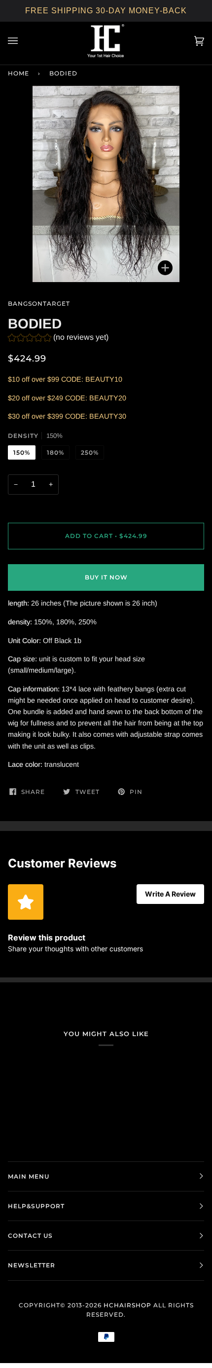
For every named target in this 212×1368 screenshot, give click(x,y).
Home (18, 73)
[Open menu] (22, 41)
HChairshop (127, 1305)
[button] (58, 338)
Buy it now (106, 577)
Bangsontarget (39, 303)
